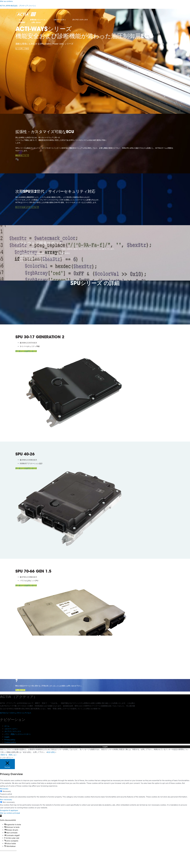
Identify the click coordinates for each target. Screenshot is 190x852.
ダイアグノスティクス (80, 20)
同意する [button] (4, 755)
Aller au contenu (6, 1)
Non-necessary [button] (6, 799)
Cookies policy (10, 742)
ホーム (21, 20)
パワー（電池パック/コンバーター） (17, 734)
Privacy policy (9, 740)
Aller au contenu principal (10, 813)
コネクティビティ (59, 20)
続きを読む (51, 752)
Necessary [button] (4, 789)
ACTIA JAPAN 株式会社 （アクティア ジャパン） (18, 6)
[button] (1, 816)
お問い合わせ (36, 22)
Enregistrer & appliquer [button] (9, 810)
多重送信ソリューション (38, 20)
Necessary (7, 791)
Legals (6, 737)
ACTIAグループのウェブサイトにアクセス (15, 713)
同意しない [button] (13, 755)
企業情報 (22, 22)
